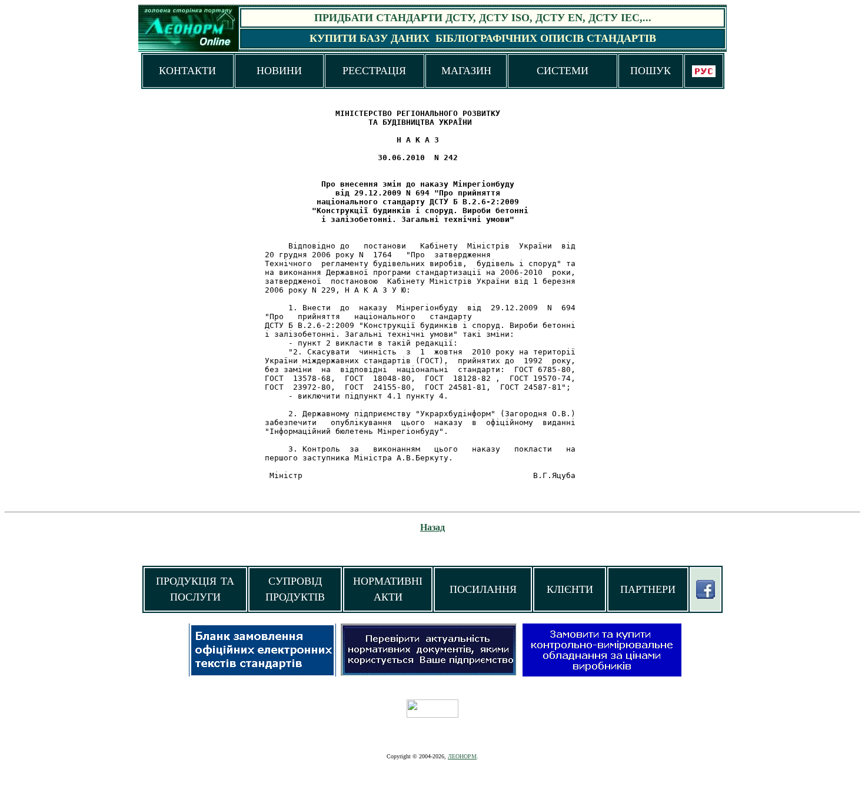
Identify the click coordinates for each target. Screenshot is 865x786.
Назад (432, 527)
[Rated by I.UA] (432, 714)
